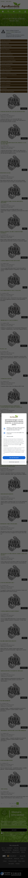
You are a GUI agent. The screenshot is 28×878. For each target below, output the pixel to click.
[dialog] (14, 439)
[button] (14, 436)
